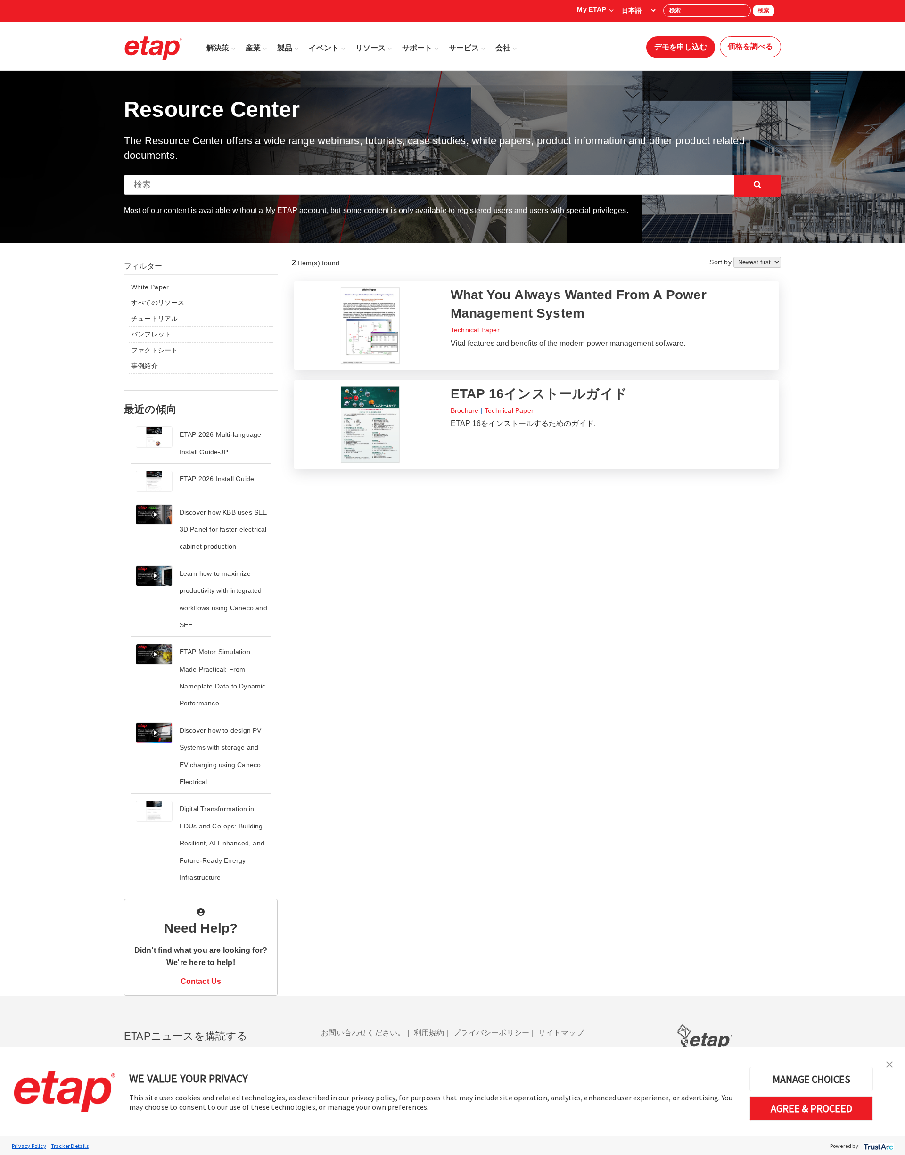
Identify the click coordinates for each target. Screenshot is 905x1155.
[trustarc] (877, 1146)
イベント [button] (324, 48)
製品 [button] (284, 48)
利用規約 (429, 1033)
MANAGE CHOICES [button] (811, 1079)
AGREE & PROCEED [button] (811, 1108)
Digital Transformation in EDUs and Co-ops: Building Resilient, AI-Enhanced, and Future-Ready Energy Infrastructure (222, 843)
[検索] (757, 186)
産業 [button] (253, 48)
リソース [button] (370, 48)
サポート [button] (417, 48)
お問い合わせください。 (363, 1033)
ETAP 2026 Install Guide (217, 479)
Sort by (721, 262)
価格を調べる (750, 46)
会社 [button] (502, 48)
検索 (763, 10)
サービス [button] (464, 48)
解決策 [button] (217, 48)
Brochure (465, 410)
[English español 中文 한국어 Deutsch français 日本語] (638, 10)
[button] (889, 1063)
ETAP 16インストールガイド (539, 393)
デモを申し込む (680, 47)
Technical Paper (475, 330)
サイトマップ (561, 1033)
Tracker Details (70, 1145)
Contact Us (201, 981)
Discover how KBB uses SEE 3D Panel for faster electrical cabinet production (223, 529)
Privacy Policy (29, 1145)
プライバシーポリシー (491, 1033)
